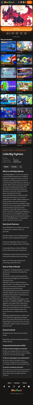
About (9, 383)
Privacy (25, 383)
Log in (29, 2)
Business (17, 383)
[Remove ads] (21, 2)
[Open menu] (2, 2)
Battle (11, 150)
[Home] (9, 2)
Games (5, 150)
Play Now (16, 29)
